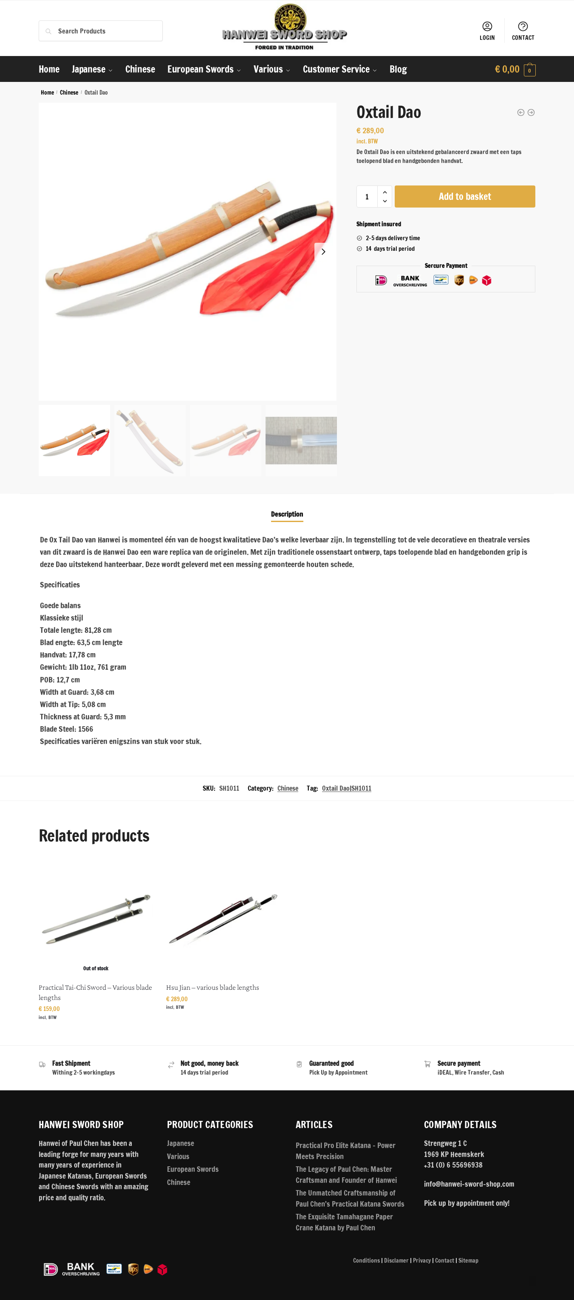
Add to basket (465, 196)
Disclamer (396, 1260)
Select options (95, 1033)
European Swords (193, 1169)
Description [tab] (287, 514)
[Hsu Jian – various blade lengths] (223, 919)
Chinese (69, 92)
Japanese (180, 1143)
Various (178, 1156)
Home (47, 92)
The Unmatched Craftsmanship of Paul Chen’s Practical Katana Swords (350, 1198)
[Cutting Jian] (521, 112)
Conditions (366, 1260)
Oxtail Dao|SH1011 (346, 788)
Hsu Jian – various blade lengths (212, 987)
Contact (444, 1260)
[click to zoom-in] (188, 252)
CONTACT (523, 38)
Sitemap (468, 1260)
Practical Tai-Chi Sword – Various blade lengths (95, 992)
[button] (323, 252)
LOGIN (487, 38)
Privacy (422, 1260)
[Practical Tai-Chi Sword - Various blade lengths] (531, 112)
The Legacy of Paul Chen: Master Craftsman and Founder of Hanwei (346, 1174)
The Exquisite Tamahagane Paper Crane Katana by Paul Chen (344, 1222)
